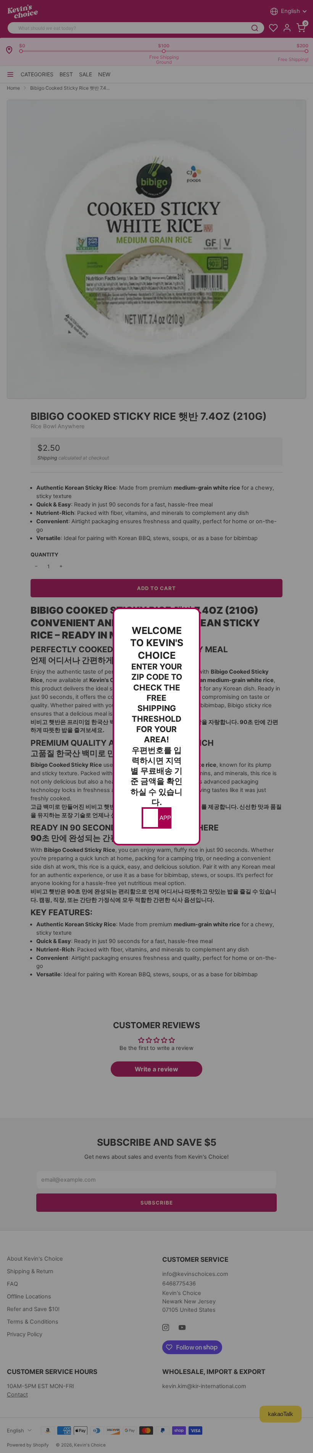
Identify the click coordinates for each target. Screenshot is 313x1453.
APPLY (165, 818)
